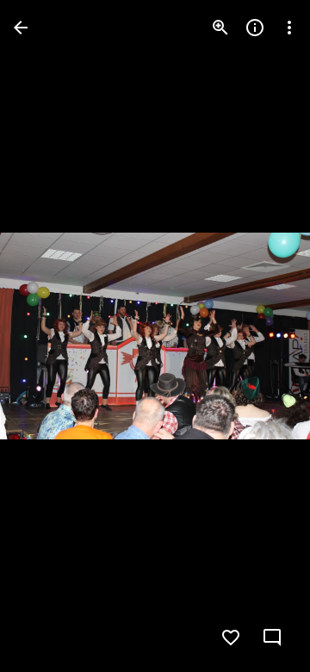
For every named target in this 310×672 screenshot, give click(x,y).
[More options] (289, 27)
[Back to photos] (20, 27)
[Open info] (255, 27)
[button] (48, 336)
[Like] (230, 637)
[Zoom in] (220, 27)
